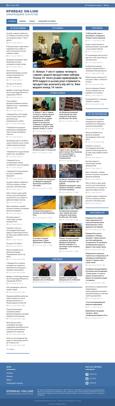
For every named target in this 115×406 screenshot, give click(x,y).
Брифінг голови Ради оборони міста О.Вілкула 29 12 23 (69, 280)
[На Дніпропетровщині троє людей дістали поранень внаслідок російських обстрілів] (70, 202)
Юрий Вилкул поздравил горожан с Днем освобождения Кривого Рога (96, 313)
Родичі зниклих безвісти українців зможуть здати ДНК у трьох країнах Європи (97, 47)
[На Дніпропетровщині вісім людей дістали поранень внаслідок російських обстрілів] (70, 104)
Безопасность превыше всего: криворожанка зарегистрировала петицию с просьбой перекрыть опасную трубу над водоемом (97, 291)
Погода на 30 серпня (14, 84)
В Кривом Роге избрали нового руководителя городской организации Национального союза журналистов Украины (95, 222)
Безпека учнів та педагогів (44, 150)
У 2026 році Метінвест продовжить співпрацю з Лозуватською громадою (95, 36)
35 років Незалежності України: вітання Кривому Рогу (43, 213)
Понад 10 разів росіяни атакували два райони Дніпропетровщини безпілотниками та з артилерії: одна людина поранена (69, 243)
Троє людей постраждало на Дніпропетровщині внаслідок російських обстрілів (44, 182)
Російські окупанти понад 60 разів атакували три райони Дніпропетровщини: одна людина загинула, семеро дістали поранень (70, 184)
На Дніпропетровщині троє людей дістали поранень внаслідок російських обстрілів (68, 214)
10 (102, 318)
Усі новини (10, 349)
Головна (11, 21)
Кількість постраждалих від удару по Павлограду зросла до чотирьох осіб (17, 340)
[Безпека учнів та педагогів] (44, 141)
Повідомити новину (94, 5)
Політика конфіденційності (57, 404)
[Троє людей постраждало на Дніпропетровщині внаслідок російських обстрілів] (44, 171)
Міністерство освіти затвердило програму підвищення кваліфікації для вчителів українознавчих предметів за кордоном (17, 327)
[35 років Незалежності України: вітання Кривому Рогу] (44, 202)
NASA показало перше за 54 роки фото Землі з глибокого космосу (96, 79)
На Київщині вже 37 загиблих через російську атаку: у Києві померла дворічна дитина (17, 143)
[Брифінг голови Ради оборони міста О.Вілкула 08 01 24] (44, 269)
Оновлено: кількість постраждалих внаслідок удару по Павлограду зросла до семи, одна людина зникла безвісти (17, 232)
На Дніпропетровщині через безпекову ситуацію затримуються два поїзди (16, 62)
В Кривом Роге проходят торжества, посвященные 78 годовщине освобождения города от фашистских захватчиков (97, 258)
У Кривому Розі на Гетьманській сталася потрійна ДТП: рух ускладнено (17, 162)
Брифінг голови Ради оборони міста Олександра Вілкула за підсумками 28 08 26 (17, 279)
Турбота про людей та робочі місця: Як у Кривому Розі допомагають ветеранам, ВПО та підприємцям (70, 154)
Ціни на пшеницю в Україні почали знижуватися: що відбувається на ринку (95, 90)
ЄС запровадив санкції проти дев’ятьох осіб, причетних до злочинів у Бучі (96, 57)
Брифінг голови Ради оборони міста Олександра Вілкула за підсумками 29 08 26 (17, 92)
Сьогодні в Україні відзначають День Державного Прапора (42, 240)
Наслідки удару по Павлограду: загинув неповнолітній (14, 219)
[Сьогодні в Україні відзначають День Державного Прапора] (44, 230)
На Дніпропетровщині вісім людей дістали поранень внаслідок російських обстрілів (68, 115)
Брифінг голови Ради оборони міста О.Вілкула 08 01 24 (43, 280)
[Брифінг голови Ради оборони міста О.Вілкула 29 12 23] (70, 269)
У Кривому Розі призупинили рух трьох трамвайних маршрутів (17, 173)
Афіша (32, 21)
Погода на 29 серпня (14, 243)
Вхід (107, 5)
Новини (22, 21)
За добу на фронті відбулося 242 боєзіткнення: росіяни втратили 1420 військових (17, 184)
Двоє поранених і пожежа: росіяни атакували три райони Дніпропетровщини (17, 208)
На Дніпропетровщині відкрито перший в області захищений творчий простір (96, 68)
